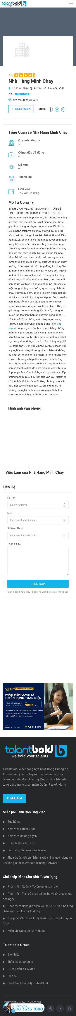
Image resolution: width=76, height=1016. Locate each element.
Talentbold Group (16, 945)
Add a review (22, 108)
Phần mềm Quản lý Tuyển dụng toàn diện (33, 886)
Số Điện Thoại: (15, 528)
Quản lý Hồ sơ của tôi (21, 843)
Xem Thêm (14, 798)
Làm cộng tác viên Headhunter (27, 850)
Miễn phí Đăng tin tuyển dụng (26, 931)
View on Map (22, 94)
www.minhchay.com (25, 99)
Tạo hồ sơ (14, 821)
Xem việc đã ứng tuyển (22, 836)
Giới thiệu (13, 954)
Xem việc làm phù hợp (22, 829)
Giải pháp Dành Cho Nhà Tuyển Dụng (30, 877)
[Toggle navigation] (71, 3)
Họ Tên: (11, 497)
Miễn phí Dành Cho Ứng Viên (24, 812)
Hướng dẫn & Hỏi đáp (21, 969)
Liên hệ (12, 976)
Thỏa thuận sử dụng (20, 961)
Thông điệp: (14, 543)
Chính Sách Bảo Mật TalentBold (28, 983)
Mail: (10, 513)
